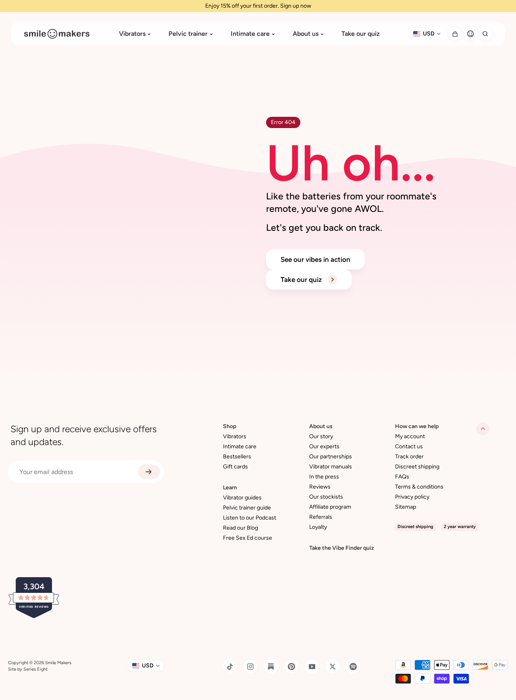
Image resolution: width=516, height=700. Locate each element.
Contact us (409, 446)
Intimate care (250, 33)
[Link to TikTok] (230, 666)
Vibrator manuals (330, 466)
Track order (409, 456)
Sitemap (405, 506)
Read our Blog (240, 527)
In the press (324, 476)
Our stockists (326, 496)
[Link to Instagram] (250, 666)
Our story (321, 436)
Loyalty (318, 527)
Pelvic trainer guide (247, 507)
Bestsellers (237, 456)
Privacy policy (412, 496)
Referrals (320, 517)
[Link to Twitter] (332, 666)
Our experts (324, 446)
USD (429, 33)
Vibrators (132, 33)
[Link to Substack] (271, 666)
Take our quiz (360, 33)
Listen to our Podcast (249, 517)
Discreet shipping (417, 466)
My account (410, 436)
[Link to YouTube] (312, 666)
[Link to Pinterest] (291, 666)
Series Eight (35, 669)
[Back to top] (482, 428)
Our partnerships (330, 456)
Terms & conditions (419, 486)
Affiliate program (330, 506)
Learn (230, 487)
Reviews (320, 486)
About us (305, 33)
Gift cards (235, 466)
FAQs (402, 476)
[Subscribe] (149, 471)
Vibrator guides (242, 497)
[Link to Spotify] (353, 666)
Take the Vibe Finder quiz (341, 548)
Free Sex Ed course (247, 537)
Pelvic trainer (188, 33)
